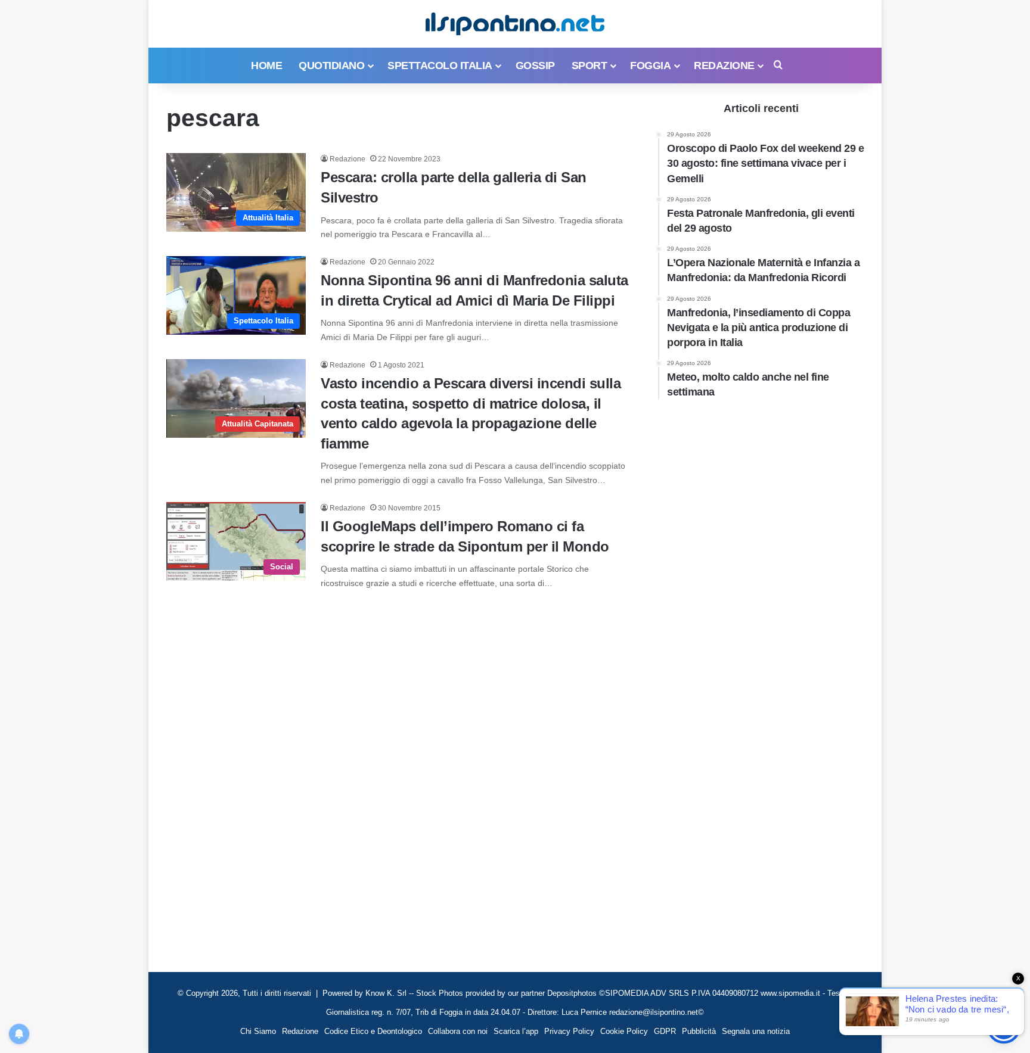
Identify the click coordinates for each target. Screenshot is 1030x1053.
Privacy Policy (569, 1031)
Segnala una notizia (756, 1031)
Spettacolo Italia (439, 65)
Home (266, 65)
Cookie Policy (624, 1031)
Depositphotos (573, 993)
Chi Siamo (258, 1031)
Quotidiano (331, 65)
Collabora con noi (458, 1031)
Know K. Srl (386, 993)
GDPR (665, 1031)
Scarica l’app (516, 1031)
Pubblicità (699, 1031)
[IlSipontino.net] (515, 24)
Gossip (535, 65)
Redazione (724, 65)
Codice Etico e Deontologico (373, 1031)
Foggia (650, 65)
